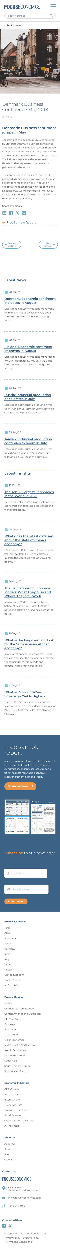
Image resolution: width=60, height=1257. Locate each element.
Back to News (14, 25)
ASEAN (8, 1003)
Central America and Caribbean (22, 1013)
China (7, 933)
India (7, 954)
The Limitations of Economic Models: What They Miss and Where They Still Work (27, 592)
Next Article (48, 244)
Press (7, 1154)
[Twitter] (10, 1226)
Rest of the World (14, 1055)
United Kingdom (14, 974)
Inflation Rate (12, 1094)
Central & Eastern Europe (19, 1008)
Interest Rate (12, 1099)
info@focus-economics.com (24, 1197)
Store (7, 1149)
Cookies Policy (31, 1237)
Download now (18, 786)
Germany (9, 948)
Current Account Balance (19, 1120)
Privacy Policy (12, 1237)
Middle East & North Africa (19, 1045)
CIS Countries (12, 1019)
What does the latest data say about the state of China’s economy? (28, 540)
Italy (6, 959)
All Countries (11, 985)
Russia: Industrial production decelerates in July (27, 397)
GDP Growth (11, 1089)
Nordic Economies (15, 1050)
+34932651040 (16, 1206)
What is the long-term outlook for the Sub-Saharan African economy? (29, 644)
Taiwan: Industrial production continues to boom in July (28, 441)
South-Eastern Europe (17, 1066)
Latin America (12, 1034)
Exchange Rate (13, 1105)
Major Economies (14, 1039)
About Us (9, 1144)
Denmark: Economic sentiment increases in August (30, 301)
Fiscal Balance (12, 1115)
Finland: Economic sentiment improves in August (28, 349)
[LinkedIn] (4, 1226)
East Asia (9, 1024)
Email (8, 882)
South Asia (10, 1060)
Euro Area (10, 938)
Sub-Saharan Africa (15, 1071)
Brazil (7, 928)
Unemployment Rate (16, 1110)
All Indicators (11, 1125)
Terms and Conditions (19, 1241)
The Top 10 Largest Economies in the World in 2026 (29, 494)
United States (12, 980)
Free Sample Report (21, 222)
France (8, 943)
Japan (7, 964)
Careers (8, 1159)
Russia (8, 969)
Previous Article (13, 244)
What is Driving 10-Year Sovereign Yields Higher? (25, 694)
